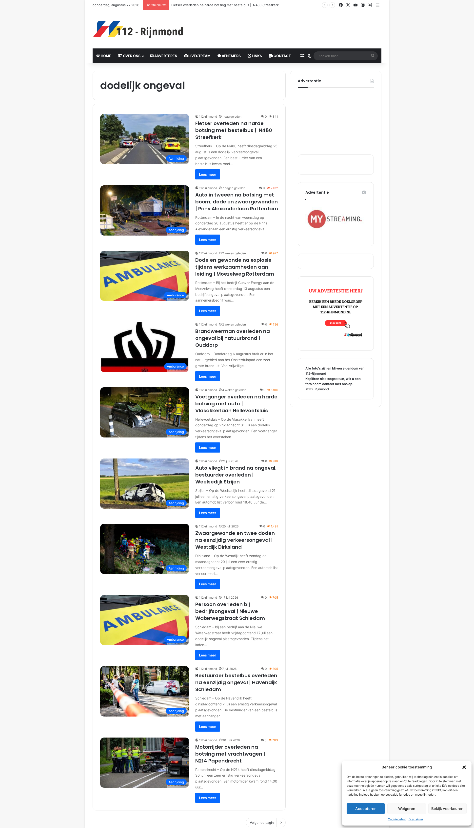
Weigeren (406, 808)
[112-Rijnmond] (138, 29)
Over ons (131, 56)
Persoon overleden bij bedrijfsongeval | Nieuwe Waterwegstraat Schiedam (230, 611)
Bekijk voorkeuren (447, 808)
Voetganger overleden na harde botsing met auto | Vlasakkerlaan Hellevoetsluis (236, 403)
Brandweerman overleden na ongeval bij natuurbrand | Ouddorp (232, 338)
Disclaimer (416, 819)
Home (105, 56)
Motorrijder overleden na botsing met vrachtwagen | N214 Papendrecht (230, 753)
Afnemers (231, 56)
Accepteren (365, 808)
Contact (282, 56)
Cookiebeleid (397, 819)
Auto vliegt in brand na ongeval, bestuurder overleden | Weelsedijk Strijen (235, 474)
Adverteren (165, 56)
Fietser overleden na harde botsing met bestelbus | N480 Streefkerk (233, 130)
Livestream (199, 56)
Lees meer (207, 174)
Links (256, 56)
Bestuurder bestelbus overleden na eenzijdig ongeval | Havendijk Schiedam (236, 682)
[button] (464, 767)
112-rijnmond (208, 116)
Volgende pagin (262, 823)
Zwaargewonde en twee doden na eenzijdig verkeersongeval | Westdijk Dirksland (235, 540)
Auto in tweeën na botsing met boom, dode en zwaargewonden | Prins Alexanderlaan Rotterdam (236, 201)
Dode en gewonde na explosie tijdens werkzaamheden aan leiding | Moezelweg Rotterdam (234, 267)
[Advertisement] (286, 26)
